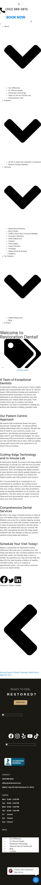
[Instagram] (17, 736)
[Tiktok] (36, 736)
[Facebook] (11, 736)
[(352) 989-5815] (2, 10)
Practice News (22, 370)
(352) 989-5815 (16, 9)
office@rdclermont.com (11, 783)
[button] (4, 581)
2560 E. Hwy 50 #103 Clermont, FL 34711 (18, 787)
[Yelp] (23, 736)
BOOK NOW (15, 17)
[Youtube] (30, 736)
